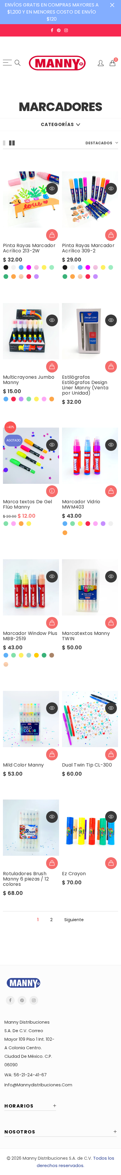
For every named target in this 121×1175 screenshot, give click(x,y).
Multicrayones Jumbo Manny (29, 380)
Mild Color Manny (23, 765)
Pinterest (22, 1000)
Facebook (10, 1000)
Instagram (33, 1000)
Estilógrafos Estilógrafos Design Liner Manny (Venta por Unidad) (85, 385)
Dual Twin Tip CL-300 (87, 765)
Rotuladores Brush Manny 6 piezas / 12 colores (26, 879)
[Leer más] (52, 491)
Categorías (57, 124)
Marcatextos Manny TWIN (86, 636)
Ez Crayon (74, 873)
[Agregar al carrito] (111, 623)
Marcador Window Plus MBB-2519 (30, 636)
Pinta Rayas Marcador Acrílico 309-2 (88, 248)
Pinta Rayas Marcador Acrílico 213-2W (29, 248)
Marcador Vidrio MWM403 (81, 504)
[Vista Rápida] (52, 189)
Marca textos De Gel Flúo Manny (27, 504)
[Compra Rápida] (52, 235)
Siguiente (74, 919)
